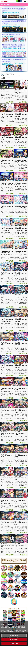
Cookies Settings (14, 635)
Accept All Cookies (14, 643)
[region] (14, 633)
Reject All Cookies (14, 639)
